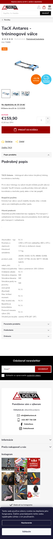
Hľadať (45, 13)
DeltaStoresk (28, 428)
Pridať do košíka (28, 129)
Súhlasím (26, 531)
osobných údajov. (34, 375)
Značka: (7, 148)
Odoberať (43, 369)
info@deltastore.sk (28, 415)
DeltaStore (28, 424)
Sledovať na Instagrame (22, 505)
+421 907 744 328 (28, 420)
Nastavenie (26, 522)
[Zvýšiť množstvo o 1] (48, 118)
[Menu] (49, 7)
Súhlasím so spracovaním (23, 375)
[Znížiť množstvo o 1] (48, 122)
